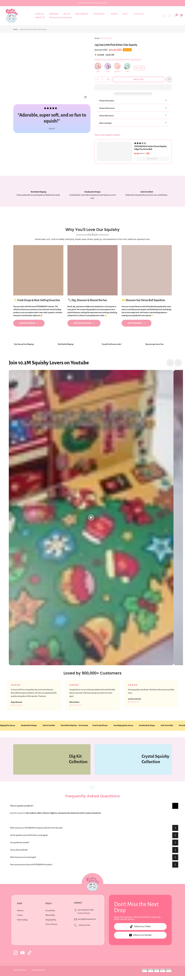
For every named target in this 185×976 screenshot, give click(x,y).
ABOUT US (40, 17)
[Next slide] (178, 362)
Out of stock (152, 159)
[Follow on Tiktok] (29, 953)
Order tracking (22, 920)
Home (15, 29)
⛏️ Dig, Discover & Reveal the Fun (87, 300)
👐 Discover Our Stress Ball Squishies (143, 300)
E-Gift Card (139, 14)
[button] (133, 87)
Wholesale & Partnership (60, 17)
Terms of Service (51, 924)
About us (20, 911)
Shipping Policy (51, 920)
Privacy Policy (50, 911)
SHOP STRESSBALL (135, 323)
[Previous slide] (170, 362)
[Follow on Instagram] (15, 953)
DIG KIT (67, 14)
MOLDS (114, 14)
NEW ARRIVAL (81, 14)
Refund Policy (50, 915)
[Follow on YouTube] (22, 953)
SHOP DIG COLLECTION (82, 323)
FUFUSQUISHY (106, 38)
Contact (19, 915)
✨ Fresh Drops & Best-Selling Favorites (36, 300)
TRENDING (54, 14)
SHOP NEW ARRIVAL (27, 323)
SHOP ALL (39, 14)
